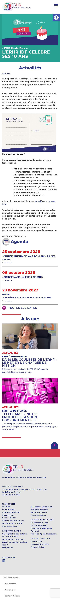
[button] (56, 17)
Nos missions (8, 515)
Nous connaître (11, 512)
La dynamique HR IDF (42, 520)
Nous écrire (36, 541)
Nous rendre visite (40, 544)
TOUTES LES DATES (22, 308)
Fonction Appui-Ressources (44, 534)
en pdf (38, 201)
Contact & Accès (40, 538)
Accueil (6, 507)
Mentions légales (11, 578)
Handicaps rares (11, 531)
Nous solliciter (9, 518)
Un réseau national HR (13, 521)
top (54, 445)
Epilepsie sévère (39, 512)
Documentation (38, 515)
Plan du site (10, 590)
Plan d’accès (10, 584)
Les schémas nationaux (13, 539)
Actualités (30, 68)
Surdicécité (8, 548)
